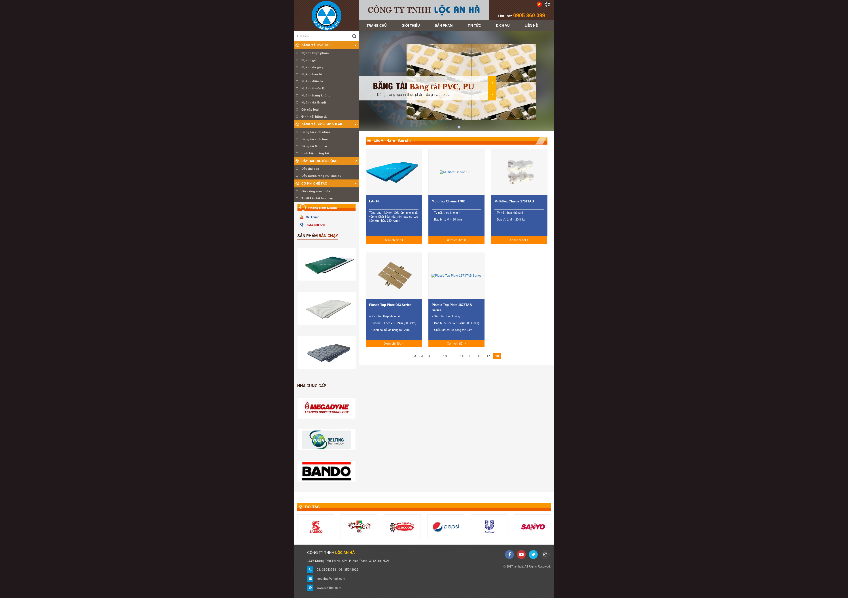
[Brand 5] (402, 527)
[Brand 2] (532, 527)
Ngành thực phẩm (315, 53)
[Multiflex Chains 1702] (456, 172)
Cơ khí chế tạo (314, 183)
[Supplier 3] (326, 408)
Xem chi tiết (392, 240)
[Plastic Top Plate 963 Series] (394, 275)
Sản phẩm (444, 25)
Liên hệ (531, 25)
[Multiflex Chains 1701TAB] (519, 172)
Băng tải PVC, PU (315, 45)
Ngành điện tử (312, 81)
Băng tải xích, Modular (321, 124)
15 (470, 356)
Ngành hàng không (316, 95)
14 (462, 356)
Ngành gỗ (308, 60)
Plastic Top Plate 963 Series (390, 305)
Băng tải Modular (314, 146)
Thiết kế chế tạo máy (317, 198)
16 (479, 356)
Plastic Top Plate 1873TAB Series (452, 307)
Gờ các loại (310, 109)
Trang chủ (377, 25)
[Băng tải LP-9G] (329, 352)
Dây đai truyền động (319, 161)
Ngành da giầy (312, 67)
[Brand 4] (359, 527)
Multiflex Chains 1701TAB (514, 201)
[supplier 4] (326, 439)
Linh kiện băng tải (315, 153)
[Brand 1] (489, 527)
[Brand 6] (446, 527)
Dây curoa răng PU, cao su (321, 175)
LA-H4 (374, 201)
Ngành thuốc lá (313, 88)
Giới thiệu (411, 25)
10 (445, 356)
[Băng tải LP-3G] (329, 264)
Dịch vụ (503, 25)
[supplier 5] (326, 471)
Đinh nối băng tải (314, 116)
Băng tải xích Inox (315, 139)
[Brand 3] (315, 527)
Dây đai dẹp (310, 168)
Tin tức (474, 25)
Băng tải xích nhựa (315, 132)
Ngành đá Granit (313, 102)
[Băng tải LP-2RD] (329, 308)
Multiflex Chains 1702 (448, 201)
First (419, 356)
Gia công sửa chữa (315, 191)
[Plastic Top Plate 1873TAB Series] (456, 275)
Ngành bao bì (311, 74)
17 (488, 356)
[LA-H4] (394, 172)
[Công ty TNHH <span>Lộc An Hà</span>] (326, 15)
